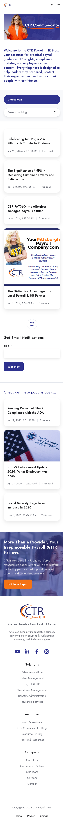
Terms (19, 816)
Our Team (32, 772)
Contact (32, 784)
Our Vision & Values (32, 766)
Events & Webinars (32, 722)
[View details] (27, 651)
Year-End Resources (32, 740)
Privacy (31, 816)
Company (32, 752)
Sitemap (44, 816)
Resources (32, 714)
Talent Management (32, 678)
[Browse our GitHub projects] (46, 651)
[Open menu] (58, 5)
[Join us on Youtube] (17, 651)
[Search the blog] (55, 112)
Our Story (32, 760)
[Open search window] (52, 5)
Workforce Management (32, 690)
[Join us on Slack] (36, 651)
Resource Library (32, 734)
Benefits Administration (32, 696)
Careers (32, 778)
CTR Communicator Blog (32, 728)
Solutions (32, 664)
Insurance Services (32, 702)
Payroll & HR (32, 684)
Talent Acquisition (32, 672)
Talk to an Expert (17, 584)
